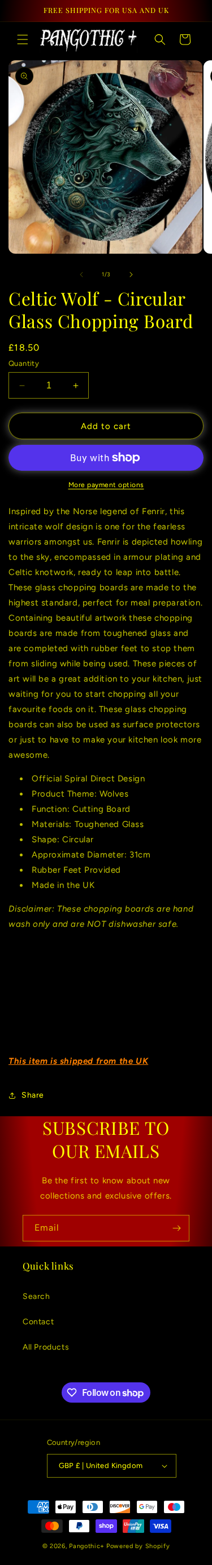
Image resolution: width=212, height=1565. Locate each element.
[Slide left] (81, 274)
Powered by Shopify (138, 1546)
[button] (22, 39)
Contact (38, 1322)
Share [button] (32, 1095)
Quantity (23, 363)
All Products (46, 1347)
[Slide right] (131, 274)
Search (36, 1296)
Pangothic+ (87, 1546)
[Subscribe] (176, 1228)
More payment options (106, 485)
